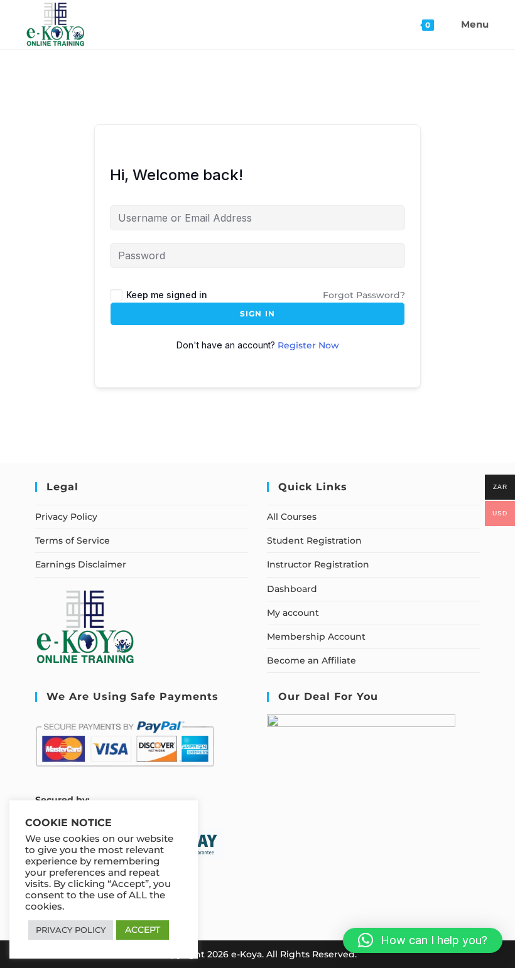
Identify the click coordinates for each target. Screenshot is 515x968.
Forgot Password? (364, 295)
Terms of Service (72, 540)
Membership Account (316, 636)
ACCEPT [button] (142, 929)
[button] (422, 940)
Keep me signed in (166, 294)
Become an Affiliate (311, 660)
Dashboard (292, 588)
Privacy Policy (66, 516)
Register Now (308, 345)
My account (293, 612)
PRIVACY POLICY (71, 930)
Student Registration (314, 540)
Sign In (257, 313)
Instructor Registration (318, 564)
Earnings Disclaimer (80, 564)
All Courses (292, 516)
